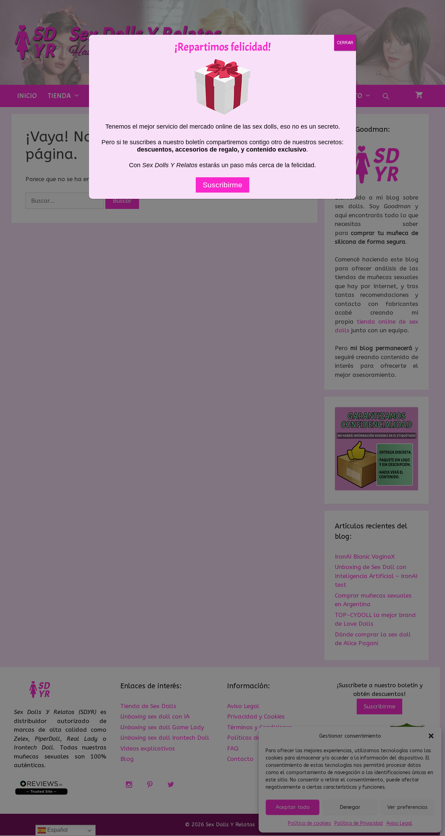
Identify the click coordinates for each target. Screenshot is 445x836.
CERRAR (345, 42)
